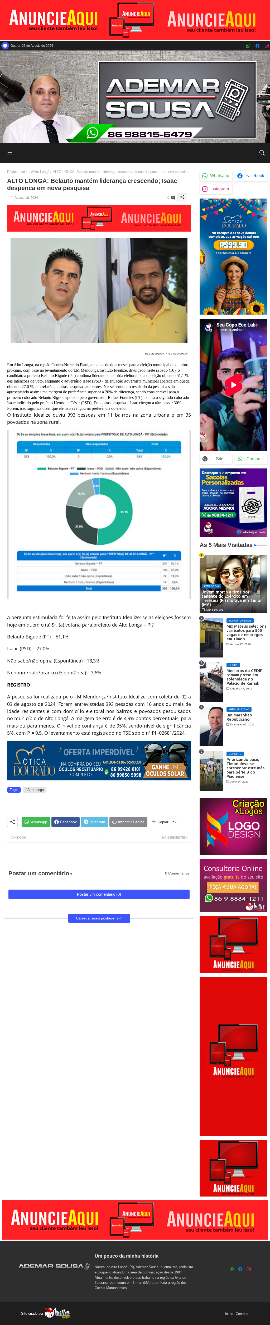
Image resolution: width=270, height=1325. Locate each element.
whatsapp (219, 175)
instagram (219, 189)
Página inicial (17, 172)
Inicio (229, 1314)
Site (219, 459)
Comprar (255, 459)
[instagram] (266, 46)
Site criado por (32, 1313)
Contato (242, 1314)
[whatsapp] (248, 46)
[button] (262, 153)
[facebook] (257, 46)
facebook (254, 175)
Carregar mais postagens (97, 918)
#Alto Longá (40, 172)
